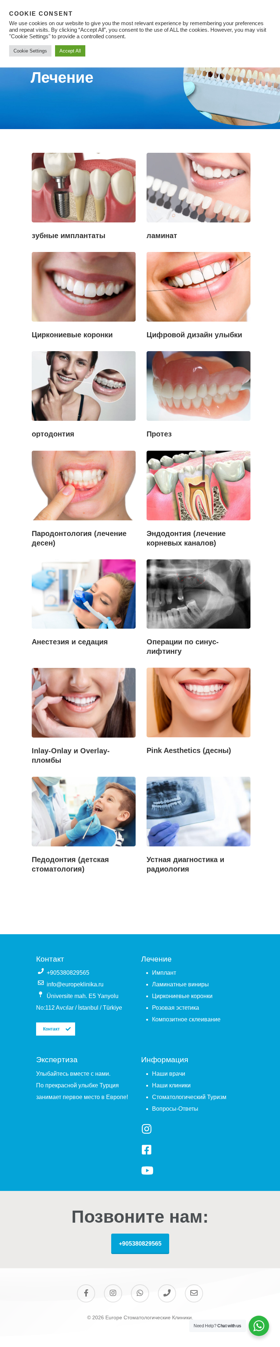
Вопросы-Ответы (175, 1109)
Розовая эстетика (175, 1008)
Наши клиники (171, 1085)
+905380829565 (140, 1244)
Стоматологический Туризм (189, 1097)
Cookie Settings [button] (30, 51)
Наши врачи (168, 1074)
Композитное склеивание (186, 1019)
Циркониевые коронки (182, 996)
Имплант (164, 973)
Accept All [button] (70, 51)
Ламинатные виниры (180, 984)
